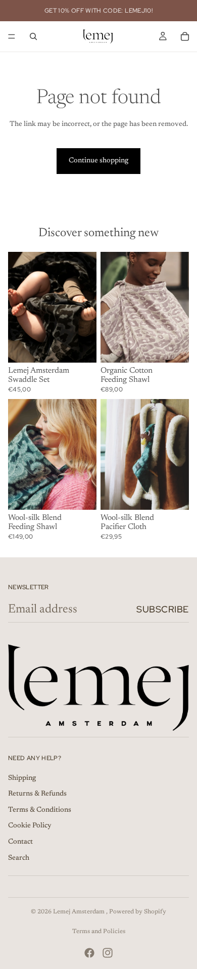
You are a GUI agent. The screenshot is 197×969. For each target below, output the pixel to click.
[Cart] (185, 36)
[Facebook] (89, 953)
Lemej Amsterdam (79, 912)
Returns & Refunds (37, 794)
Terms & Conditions (39, 810)
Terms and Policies (98, 932)
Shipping (22, 778)
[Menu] (11, 36)
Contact (20, 842)
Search (18, 858)
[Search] (33, 36)
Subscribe (162, 609)
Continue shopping (98, 160)
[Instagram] (108, 953)
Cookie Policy (30, 825)
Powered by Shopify (137, 912)
